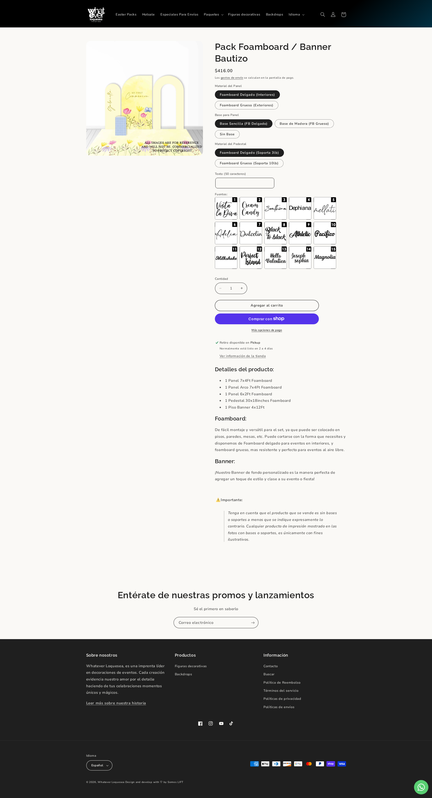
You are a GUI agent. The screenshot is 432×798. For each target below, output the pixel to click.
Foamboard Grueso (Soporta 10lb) (249, 163)
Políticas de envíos (278, 707)
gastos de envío (232, 78)
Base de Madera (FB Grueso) (304, 123)
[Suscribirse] (253, 622)
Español (97, 765)
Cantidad (221, 279)
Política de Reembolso (281, 682)
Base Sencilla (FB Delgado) (244, 123)
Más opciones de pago (267, 330)
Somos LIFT (175, 782)
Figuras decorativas (191, 666)
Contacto (270, 666)
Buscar (268, 674)
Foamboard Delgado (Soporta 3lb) (249, 152)
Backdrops (183, 674)
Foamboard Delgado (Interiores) (247, 94)
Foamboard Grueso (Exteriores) (246, 105)
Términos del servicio (280, 690)
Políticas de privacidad (282, 698)
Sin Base (227, 134)
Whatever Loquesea (111, 782)
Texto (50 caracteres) (230, 174)
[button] (213, 15)
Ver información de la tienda (243, 355)
